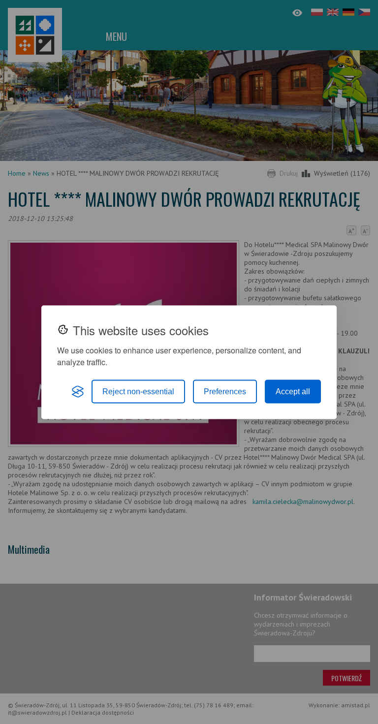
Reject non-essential (138, 391)
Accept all (293, 391)
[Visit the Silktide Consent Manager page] (78, 391)
